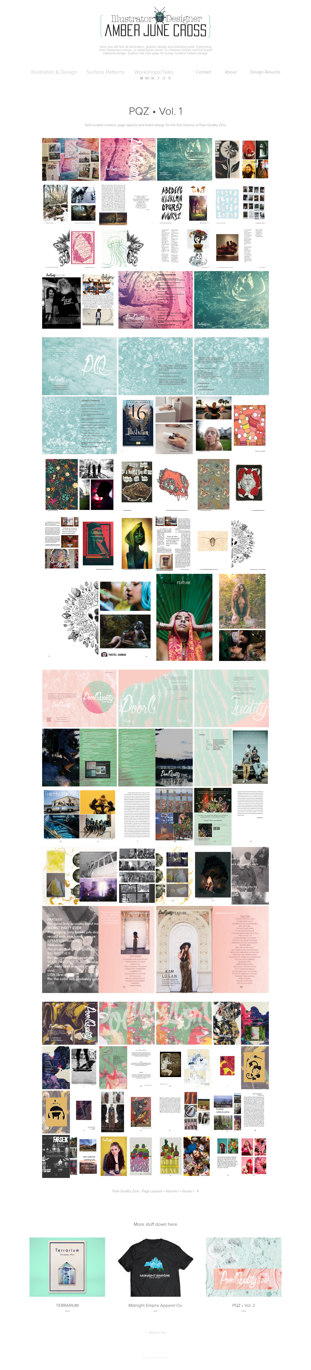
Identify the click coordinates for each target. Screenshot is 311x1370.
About (230, 72)
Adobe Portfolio (161, 1357)
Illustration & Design (54, 71)
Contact (203, 72)
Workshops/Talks (154, 71)
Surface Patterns (106, 71)
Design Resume (265, 72)
